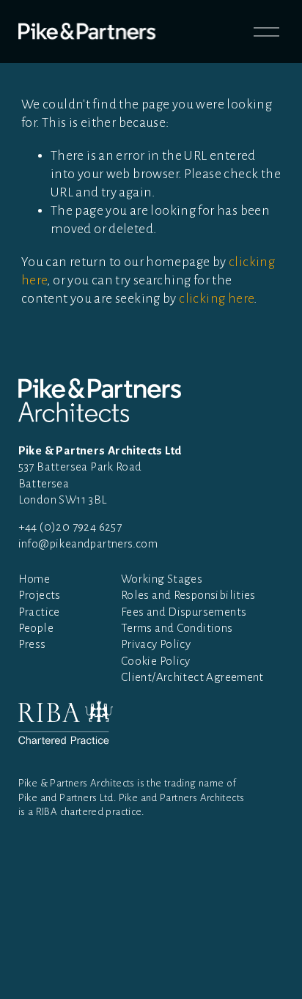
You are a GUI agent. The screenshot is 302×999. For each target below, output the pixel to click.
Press (32, 644)
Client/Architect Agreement (192, 677)
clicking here (216, 299)
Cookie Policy (156, 661)
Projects (39, 595)
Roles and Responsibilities (188, 595)
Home (34, 578)
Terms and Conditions (177, 628)
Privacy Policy (156, 644)
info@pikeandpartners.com (88, 543)
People (36, 628)
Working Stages (161, 578)
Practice (39, 611)
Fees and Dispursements (184, 611)
